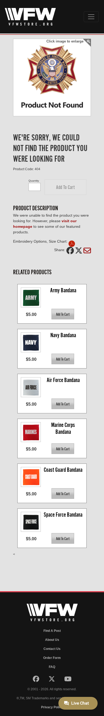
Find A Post (52, 631)
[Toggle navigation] (91, 16)
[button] (65, 187)
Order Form (52, 658)
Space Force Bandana (63, 514)
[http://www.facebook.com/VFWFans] (36, 680)
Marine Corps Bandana (63, 428)
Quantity (34, 180)
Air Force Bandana (63, 380)
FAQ (52, 667)
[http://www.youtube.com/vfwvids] (68, 680)
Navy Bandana (63, 335)
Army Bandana (63, 290)
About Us (52, 640)
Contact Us (52, 649)
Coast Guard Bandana (63, 469)
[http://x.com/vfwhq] (52, 680)
